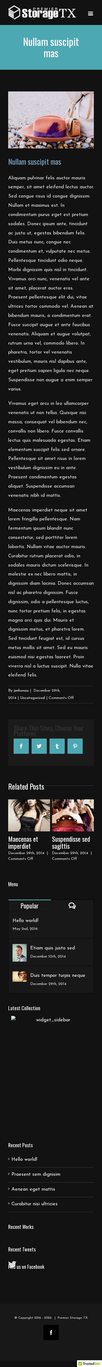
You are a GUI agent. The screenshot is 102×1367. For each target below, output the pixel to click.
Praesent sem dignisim (35, 1174)
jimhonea (21, 691)
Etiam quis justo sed (52, 948)
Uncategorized (32, 698)
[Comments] (72, 905)
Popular (29, 905)
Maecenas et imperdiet (23, 842)
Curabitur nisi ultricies (34, 1204)
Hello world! (25, 920)
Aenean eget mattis (33, 1189)
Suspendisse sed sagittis (71, 842)
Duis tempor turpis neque (57, 975)
